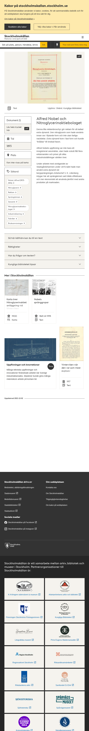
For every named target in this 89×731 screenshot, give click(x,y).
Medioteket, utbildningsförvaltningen (19, 487)
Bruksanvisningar (15, 223)
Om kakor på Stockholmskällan (18, 19)
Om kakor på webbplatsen (56, 505)
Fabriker (11, 218)
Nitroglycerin (13, 187)
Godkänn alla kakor (17, 26)
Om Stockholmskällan (55, 493)
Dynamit (11, 201)
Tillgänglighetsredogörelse (57, 499)
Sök (43, 45)
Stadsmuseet (9, 493)
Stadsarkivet (9, 511)
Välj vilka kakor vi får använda (52, 26)
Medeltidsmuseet (11, 499)
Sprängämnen (14, 197)
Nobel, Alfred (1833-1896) (16, 181)
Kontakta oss (51, 487)
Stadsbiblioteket (11, 505)
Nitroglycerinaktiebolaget (17, 207)
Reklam (11, 192)
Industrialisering (15, 214)
